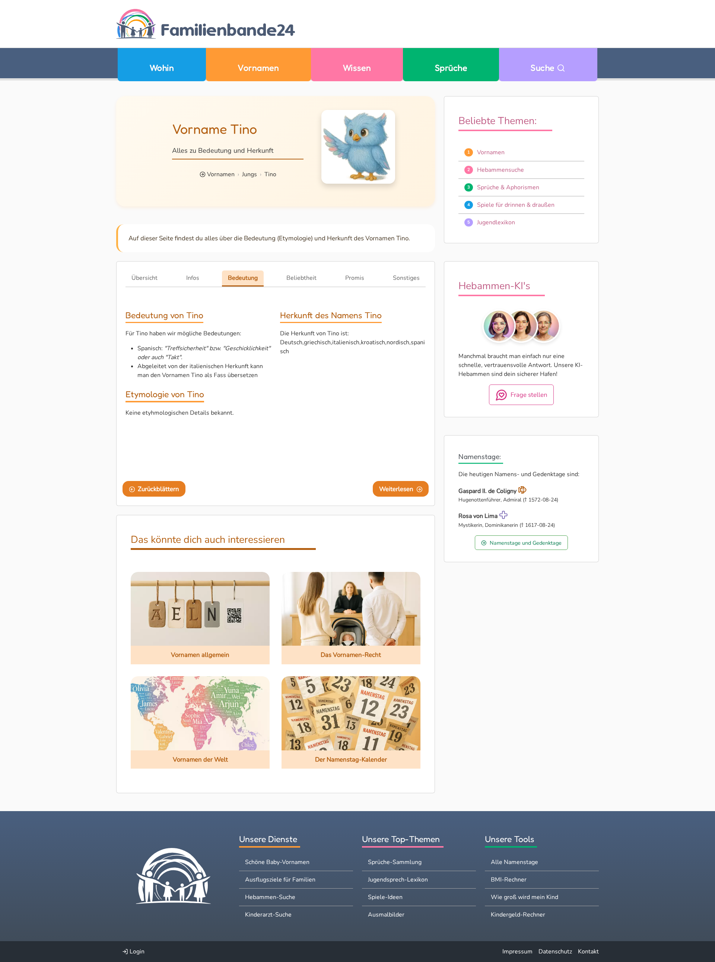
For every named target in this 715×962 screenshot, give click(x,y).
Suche (544, 68)
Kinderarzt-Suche (268, 915)
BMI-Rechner (509, 880)
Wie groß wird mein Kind (524, 897)
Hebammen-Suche (270, 897)
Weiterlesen (396, 489)
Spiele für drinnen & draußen (515, 205)
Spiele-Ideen (385, 897)
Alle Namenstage (514, 862)
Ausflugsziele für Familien (280, 880)
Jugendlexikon (496, 222)
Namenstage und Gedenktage (526, 543)
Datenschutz (555, 951)
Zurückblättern (158, 489)
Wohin (162, 68)
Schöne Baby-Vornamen (277, 862)
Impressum (517, 951)
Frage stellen (529, 394)
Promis (354, 278)
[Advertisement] (353, 417)
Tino (270, 174)
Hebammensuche (500, 170)
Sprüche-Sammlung (395, 862)
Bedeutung (243, 278)
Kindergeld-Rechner (518, 915)
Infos (192, 278)
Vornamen (258, 68)
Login (136, 951)
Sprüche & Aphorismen (508, 187)
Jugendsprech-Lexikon (398, 880)
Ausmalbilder (386, 915)
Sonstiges (406, 278)
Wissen (357, 68)
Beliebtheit (301, 278)
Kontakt (588, 951)
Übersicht (144, 278)
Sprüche (451, 68)
